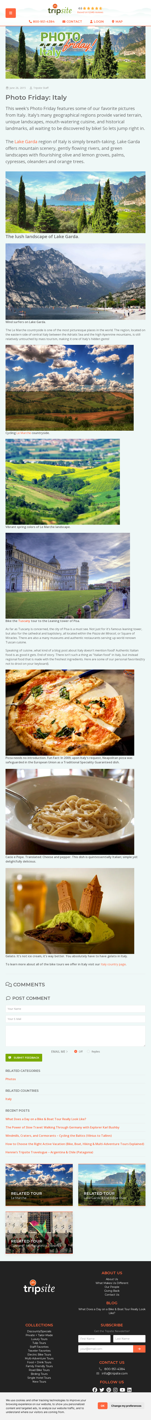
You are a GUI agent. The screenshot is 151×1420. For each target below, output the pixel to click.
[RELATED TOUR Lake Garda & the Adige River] (111, 1184)
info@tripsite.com (115, 1373)
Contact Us (112, 1294)
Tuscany (24, 621)
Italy (9, 1099)
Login (98, 21)
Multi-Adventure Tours (39, 1358)
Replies (95, 1051)
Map (119, 21)
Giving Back (112, 1290)
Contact (74, 21)
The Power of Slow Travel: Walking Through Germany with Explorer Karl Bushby (63, 1127)
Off (89, 1051)
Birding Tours (39, 1374)
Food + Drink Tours (39, 1362)
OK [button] (103, 1405)
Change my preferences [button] (126, 1405)
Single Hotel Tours (39, 1377)
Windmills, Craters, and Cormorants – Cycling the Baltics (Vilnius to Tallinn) (59, 1136)
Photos (11, 1079)
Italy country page (113, 964)
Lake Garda (26, 141)
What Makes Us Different (112, 1283)
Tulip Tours (39, 1343)
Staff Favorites (39, 1346)
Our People (112, 1287)
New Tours (39, 1381)
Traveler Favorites (39, 1350)
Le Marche (23, 433)
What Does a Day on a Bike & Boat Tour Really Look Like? (46, 1119)
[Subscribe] (139, 1349)
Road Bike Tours (39, 1370)
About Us (112, 1279)
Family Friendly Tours (39, 1366)
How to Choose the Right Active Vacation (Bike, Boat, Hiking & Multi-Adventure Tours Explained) (75, 1144)
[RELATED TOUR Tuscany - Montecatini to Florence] (39, 1232)
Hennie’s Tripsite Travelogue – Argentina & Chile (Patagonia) (49, 1152)
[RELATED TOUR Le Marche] (39, 1184)
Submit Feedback (26, 1057)
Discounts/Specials (39, 1331)
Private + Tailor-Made (39, 1335)
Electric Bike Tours (39, 1354)
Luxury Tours (39, 1339)
